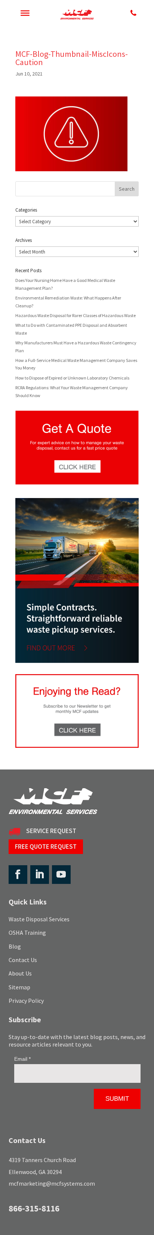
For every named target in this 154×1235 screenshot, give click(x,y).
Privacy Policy (26, 1000)
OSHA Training (27, 932)
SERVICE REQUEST (51, 831)
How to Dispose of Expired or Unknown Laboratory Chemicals (72, 378)
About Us (20, 973)
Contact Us (23, 960)
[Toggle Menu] (25, 13)
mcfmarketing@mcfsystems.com (52, 1183)
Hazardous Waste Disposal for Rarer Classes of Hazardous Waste (75, 315)
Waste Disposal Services (39, 919)
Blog (15, 946)
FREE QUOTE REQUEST (46, 846)
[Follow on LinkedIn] (39, 874)
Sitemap (19, 987)
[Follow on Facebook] (18, 874)
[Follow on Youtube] (61, 874)
